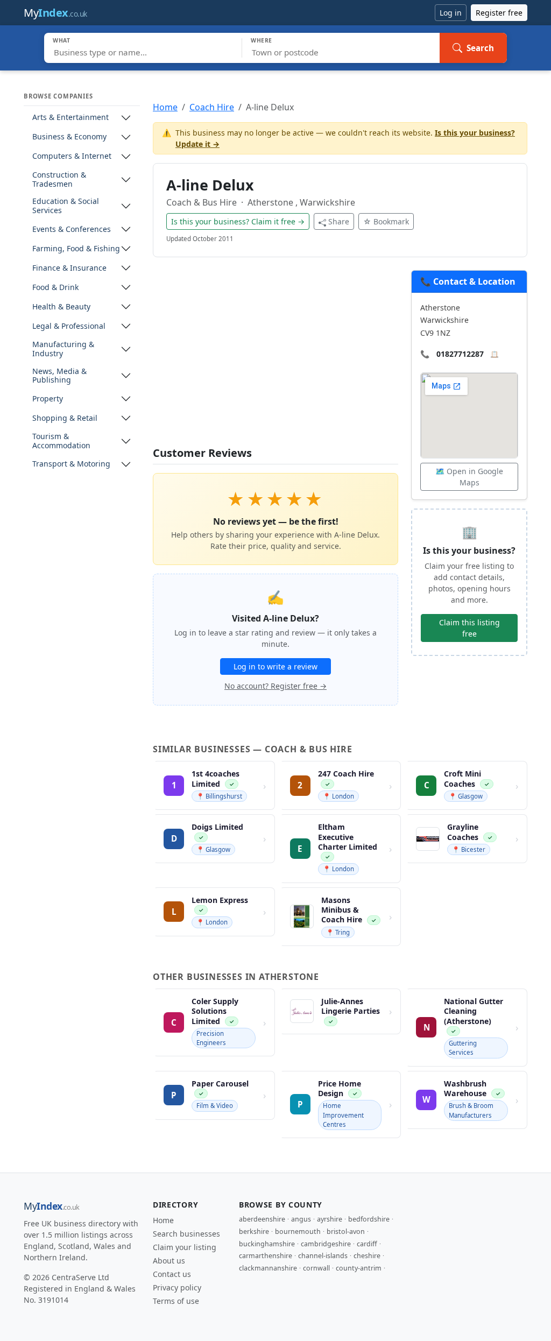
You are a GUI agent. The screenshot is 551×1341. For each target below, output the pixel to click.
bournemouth (298, 1231)
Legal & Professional (68, 326)
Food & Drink (55, 287)
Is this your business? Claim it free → (238, 221)
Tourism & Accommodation (61, 441)
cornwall (316, 1268)
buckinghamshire (267, 1243)
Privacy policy (177, 1287)
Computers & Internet (71, 156)
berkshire (254, 1231)
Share (338, 221)
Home (165, 107)
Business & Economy (69, 137)
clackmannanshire (268, 1268)
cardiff (367, 1243)
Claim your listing (184, 1247)
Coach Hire (211, 107)
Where (261, 40)
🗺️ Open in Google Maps (469, 477)
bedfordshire (369, 1219)
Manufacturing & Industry (63, 349)
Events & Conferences (71, 229)
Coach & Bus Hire (202, 202)
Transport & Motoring (71, 464)
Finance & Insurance (69, 268)
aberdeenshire (262, 1219)
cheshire (367, 1255)
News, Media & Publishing (59, 376)
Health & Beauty (61, 307)
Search (480, 48)
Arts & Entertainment (70, 117)
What (61, 40)
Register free (499, 13)
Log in (451, 13)
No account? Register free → (275, 686)
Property (47, 399)
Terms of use (176, 1301)
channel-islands (323, 1255)
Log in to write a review (275, 666)
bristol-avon (346, 1231)
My (55, 12)
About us (169, 1260)
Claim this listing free (469, 628)
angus (301, 1219)
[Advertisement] (275, 358)
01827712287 (460, 354)
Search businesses (186, 1234)
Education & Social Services (65, 206)
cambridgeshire (326, 1243)
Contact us (172, 1274)
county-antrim (359, 1268)
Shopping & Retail (64, 418)
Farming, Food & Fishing (76, 248)
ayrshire (329, 1219)
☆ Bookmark (386, 221)
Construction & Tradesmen (59, 180)
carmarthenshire (265, 1255)
